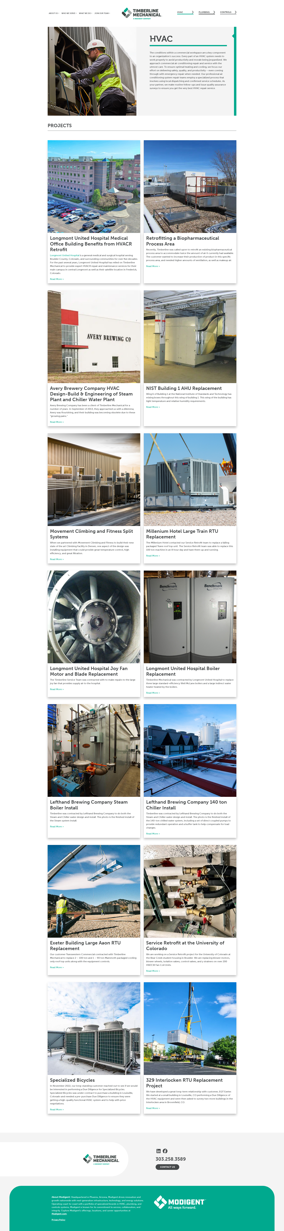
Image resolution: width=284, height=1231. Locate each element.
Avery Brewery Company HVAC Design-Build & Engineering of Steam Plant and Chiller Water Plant (91, 393)
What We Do (85, 13)
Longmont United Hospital (64, 255)
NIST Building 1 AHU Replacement (184, 388)
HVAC (180, 12)
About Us (53, 13)
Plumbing (204, 12)
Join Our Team (102, 13)
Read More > (57, 279)
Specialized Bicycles (72, 1080)
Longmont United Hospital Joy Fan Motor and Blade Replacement (89, 671)
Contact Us (167, 1167)
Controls (225, 12)
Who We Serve (68, 13)
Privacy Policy (58, 1220)
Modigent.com (59, 1213)
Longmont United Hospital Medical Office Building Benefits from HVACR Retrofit (91, 243)
